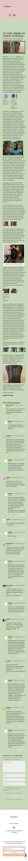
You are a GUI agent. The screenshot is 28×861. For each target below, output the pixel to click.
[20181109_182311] (14, 291)
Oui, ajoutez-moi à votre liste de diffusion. (13, 793)
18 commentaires (17, 40)
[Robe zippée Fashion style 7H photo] (6, 96)
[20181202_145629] (14, 224)
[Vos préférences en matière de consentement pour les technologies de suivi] (25, 858)
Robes (10, 40)
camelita (8, 435)
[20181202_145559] (6, 224)
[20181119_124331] (6, 350)
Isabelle (8, 707)
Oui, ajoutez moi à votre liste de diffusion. (14, 799)
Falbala (6, 38)
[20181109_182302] (6, 291)
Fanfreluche (9, 543)
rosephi (8, 661)
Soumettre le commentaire (17, 796)
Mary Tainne (9, 585)
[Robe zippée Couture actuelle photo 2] (14, 96)
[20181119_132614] (22, 350)
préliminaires (11, 56)
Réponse (22, 416)
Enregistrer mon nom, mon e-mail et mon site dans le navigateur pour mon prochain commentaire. (14, 789)
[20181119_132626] (14, 350)
